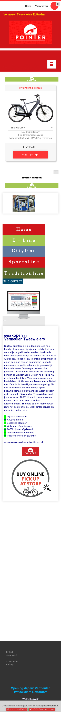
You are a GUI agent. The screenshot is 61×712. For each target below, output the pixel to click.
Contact (9, 652)
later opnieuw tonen (18, 709)
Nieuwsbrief (11, 655)
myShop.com (37, 178)
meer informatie (50, 705)
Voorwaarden (41, 6)
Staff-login (10, 664)
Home (28, 6)
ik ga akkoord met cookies (43, 709)
